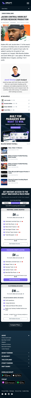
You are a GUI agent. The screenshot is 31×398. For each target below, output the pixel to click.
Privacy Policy (5, 391)
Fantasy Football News (8, 13)
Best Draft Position (6, 346)
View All (28, 144)
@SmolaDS (13, 22)
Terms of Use (18, 391)
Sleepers (4, 342)
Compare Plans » (15, 325)
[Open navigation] (28, 3)
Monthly (6, 203)
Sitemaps (11, 391)
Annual (24, 203)
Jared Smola (5, 22)
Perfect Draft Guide (6, 337)
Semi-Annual (15, 203)
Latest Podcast (5, 348)
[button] (22, 221)
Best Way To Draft (6, 340)
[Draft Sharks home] (7, 3)
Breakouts (4, 344)
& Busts (9, 344)
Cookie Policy (25, 391)
